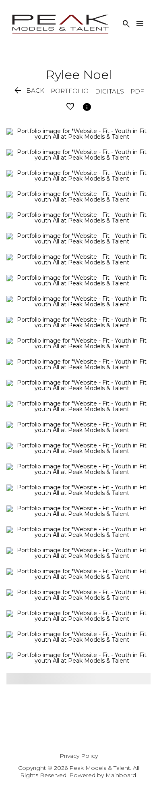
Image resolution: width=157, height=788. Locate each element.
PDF (137, 91)
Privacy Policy (79, 755)
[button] (28, 91)
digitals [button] (109, 91)
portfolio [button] (70, 91)
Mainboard (120, 775)
